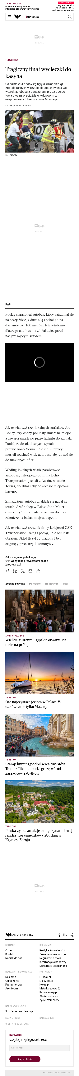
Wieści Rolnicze (49, 996)
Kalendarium (47, 1018)
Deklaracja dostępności (53, 965)
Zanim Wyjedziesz (14, 636)
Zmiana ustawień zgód (53, 954)
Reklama (10, 976)
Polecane (35, 583)
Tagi (65, 583)
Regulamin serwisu (51, 958)
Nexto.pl (44, 984)
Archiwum (11, 988)
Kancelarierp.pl (48, 992)
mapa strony (12, 1018)
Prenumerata (13, 984)
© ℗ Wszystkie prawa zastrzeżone (26, 560)
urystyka (32, 17)
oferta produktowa (17, 1024)
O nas (8, 950)
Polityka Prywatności (52, 950)
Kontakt (10, 954)
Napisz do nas (13, 958)
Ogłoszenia (12, 980)
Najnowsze (51, 583)
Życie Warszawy (49, 1000)
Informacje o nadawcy (53, 961)
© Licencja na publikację (20, 557)
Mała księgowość (50, 988)
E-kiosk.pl (45, 976)
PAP (8, 304)
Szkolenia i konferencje (19, 1011)
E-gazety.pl (46, 980)
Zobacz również (15, 583)
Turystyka (11, 60)
